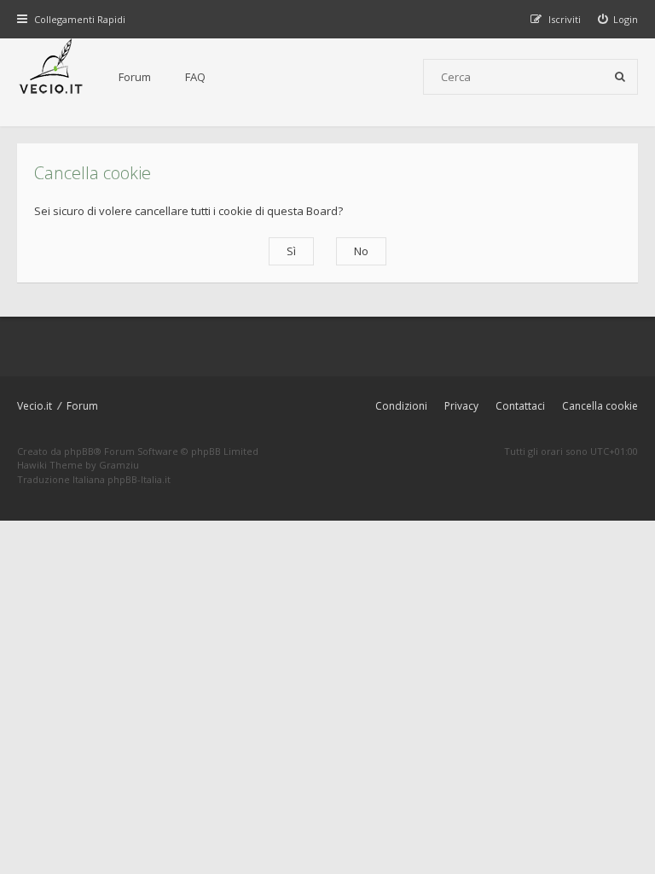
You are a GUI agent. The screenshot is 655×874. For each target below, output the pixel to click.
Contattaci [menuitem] (520, 406)
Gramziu (119, 464)
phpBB (79, 451)
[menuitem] (618, 19)
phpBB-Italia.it (139, 479)
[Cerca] (620, 77)
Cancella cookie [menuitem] (600, 406)
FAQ (195, 76)
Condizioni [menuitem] (401, 406)
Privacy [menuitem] (461, 406)
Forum (135, 76)
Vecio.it (34, 406)
